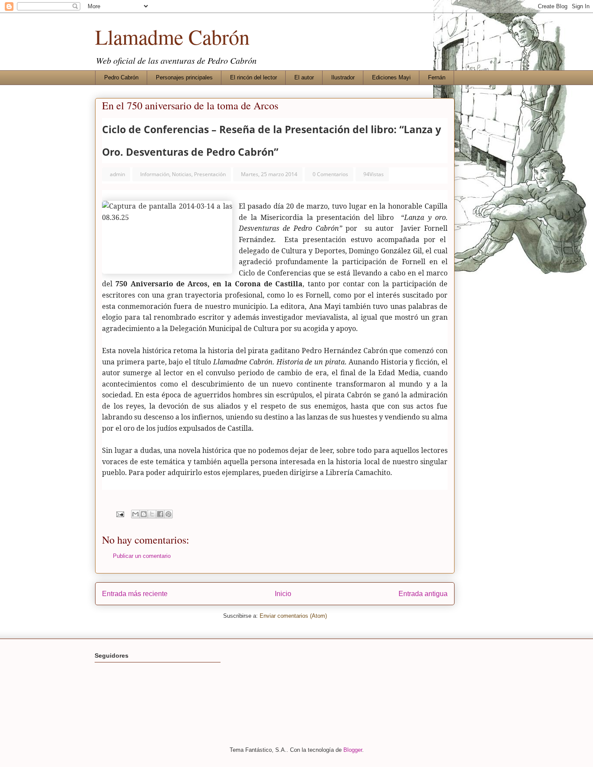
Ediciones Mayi (391, 77)
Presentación (210, 174)
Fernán (436, 77)
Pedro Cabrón (121, 77)
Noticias (181, 174)
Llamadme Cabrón (172, 36)
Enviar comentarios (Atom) (293, 616)
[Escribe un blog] (143, 514)
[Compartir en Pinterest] (168, 514)
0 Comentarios (330, 174)
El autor (304, 77)
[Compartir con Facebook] (160, 514)
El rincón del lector (253, 77)
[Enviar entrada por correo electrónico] (119, 514)
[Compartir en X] (152, 514)
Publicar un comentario (142, 556)
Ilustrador (343, 77)
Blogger (352, 750)
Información (154, 174)
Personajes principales (184, 77)
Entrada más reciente (135, 593)
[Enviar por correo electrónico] (135, 514)
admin (117, 174)
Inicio (283, 593)
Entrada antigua (423, 593)
